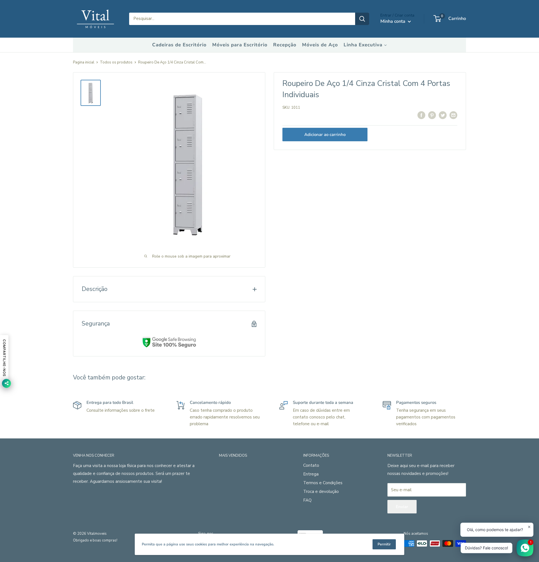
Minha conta (393, 21)
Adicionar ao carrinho (325, 134)
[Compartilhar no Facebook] (421, 115)
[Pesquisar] (362, 19)
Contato (311, 465)
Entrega (311, 474)
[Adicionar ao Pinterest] (432, 115)
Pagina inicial (83, 62)
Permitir (384, 544)
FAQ (307, 500)
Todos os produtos (116, 62)
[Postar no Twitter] (443, 115)
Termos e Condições (322, 483)
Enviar (402, 506)
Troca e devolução (321, 491)
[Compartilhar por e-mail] (453, 115)
